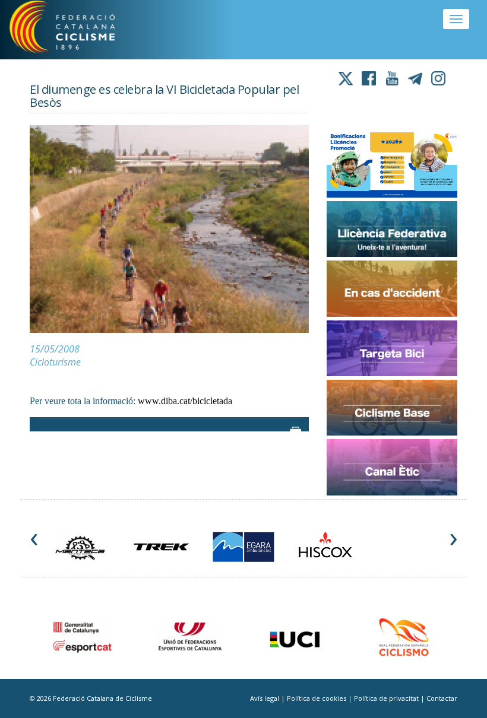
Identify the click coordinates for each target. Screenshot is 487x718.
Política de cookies (317, 698)
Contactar (441, 698)
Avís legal (265, 698)
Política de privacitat (387, 698)
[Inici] (76, 29)
